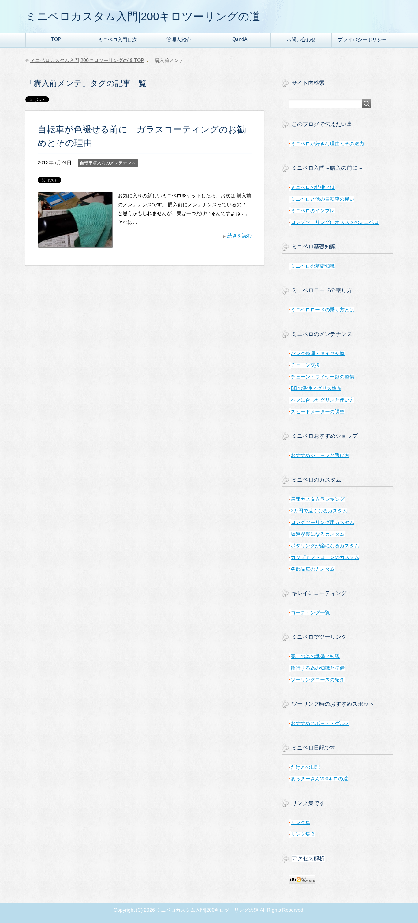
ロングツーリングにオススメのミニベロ (335, 222)
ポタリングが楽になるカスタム (325, 545)
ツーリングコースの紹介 (318, 679)
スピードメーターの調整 (318, 411)
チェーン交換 (305, 365)
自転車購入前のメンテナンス (108, 162)
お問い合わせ (301, 39)
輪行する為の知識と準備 (318, 668)
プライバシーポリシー (362, 39)
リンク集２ (303, 834)
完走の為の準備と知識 (315, 656)
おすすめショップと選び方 (320, 455)
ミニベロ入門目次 (117, 39)
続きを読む (239, 235)
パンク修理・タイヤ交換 (318, 353)
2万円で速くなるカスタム (319, 510)
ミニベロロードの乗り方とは (322, 309)
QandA (240, 39)
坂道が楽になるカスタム (318, 534)
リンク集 (300, 822)
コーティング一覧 (310, 612)
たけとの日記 (305, 767)
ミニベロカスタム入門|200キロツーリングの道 (142, 16)
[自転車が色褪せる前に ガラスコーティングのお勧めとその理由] (75, 243)
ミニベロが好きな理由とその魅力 (327, 143)
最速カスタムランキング (318, 499)
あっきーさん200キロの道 (319, 778)
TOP (56, 39)
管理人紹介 (178, 39)
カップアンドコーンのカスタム (325, 557)
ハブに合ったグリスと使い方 (322, 400)
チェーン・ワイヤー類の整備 (322, 376)
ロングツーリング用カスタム (322, 522)
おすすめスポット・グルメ (320, 723)
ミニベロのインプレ (313, 210)
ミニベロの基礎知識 (313, 266)
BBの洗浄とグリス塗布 (316, 388)
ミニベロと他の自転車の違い (322, 199)
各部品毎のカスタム (313, 568)
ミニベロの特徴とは (313, 187)
